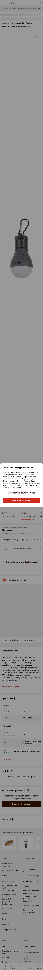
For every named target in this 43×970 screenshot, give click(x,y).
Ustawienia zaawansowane (21, 492)
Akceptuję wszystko (21, 500)
